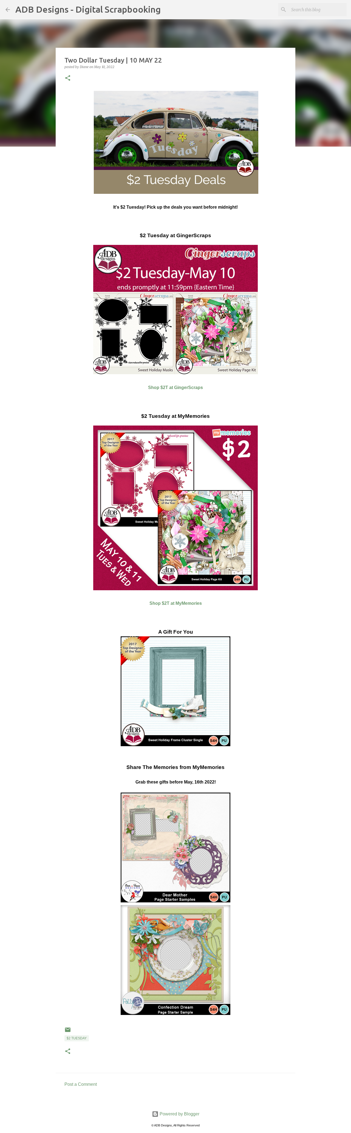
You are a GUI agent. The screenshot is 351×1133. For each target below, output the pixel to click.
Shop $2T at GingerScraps (175, 387)
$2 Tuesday (77, 1038)
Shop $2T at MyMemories (175, 603)
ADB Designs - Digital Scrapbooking (88, 9)
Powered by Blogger (178, 1114)
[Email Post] (67, 1032)
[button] (67, 78)
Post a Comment (80, 1084)
